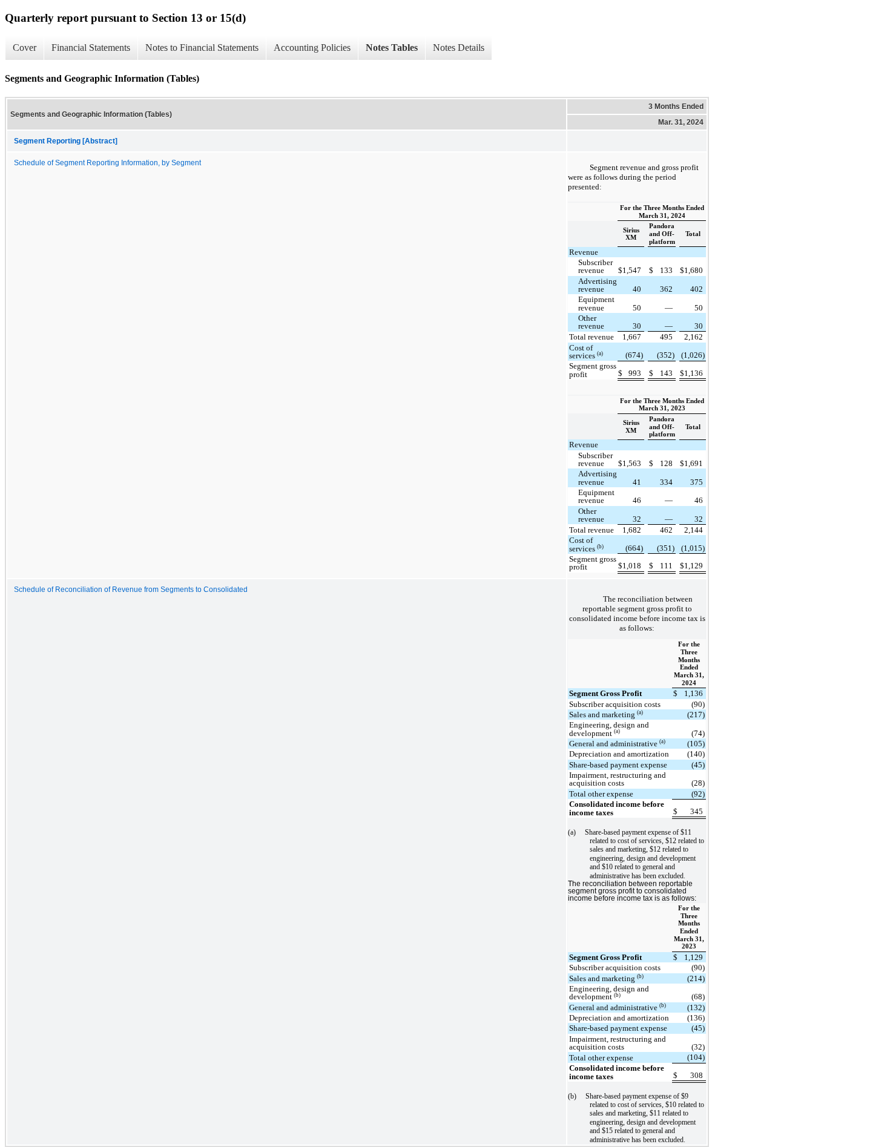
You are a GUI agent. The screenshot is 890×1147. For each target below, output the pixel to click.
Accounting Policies (312, 47)
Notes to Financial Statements (202, 47)
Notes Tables (392, 47)
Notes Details (458, 47)
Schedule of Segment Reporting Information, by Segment (107, 162)
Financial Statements (90, 47)
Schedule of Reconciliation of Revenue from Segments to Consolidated (131, 589)
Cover (24, 47)
